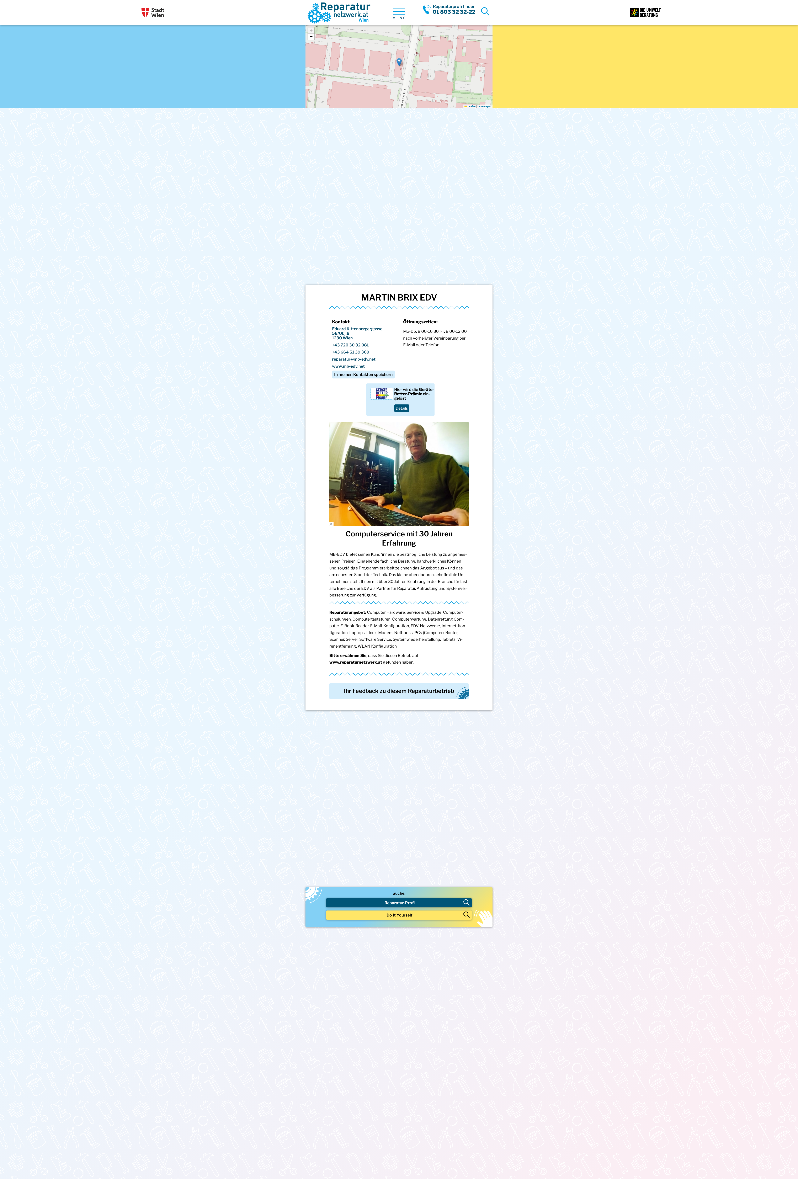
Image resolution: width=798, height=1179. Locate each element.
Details (402, 408)
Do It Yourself (400, 915)
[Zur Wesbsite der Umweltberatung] (645, 12)
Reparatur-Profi (399, 902)
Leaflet (471, 106)
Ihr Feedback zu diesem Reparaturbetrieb (399, 690)
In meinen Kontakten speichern (363, 374)
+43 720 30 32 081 (350, 344)
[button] (399, 62)
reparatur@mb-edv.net (354, 359)
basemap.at (484, 106)
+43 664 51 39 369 (350, 352)
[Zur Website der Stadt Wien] (152, 12)
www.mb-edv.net (348, 366)
